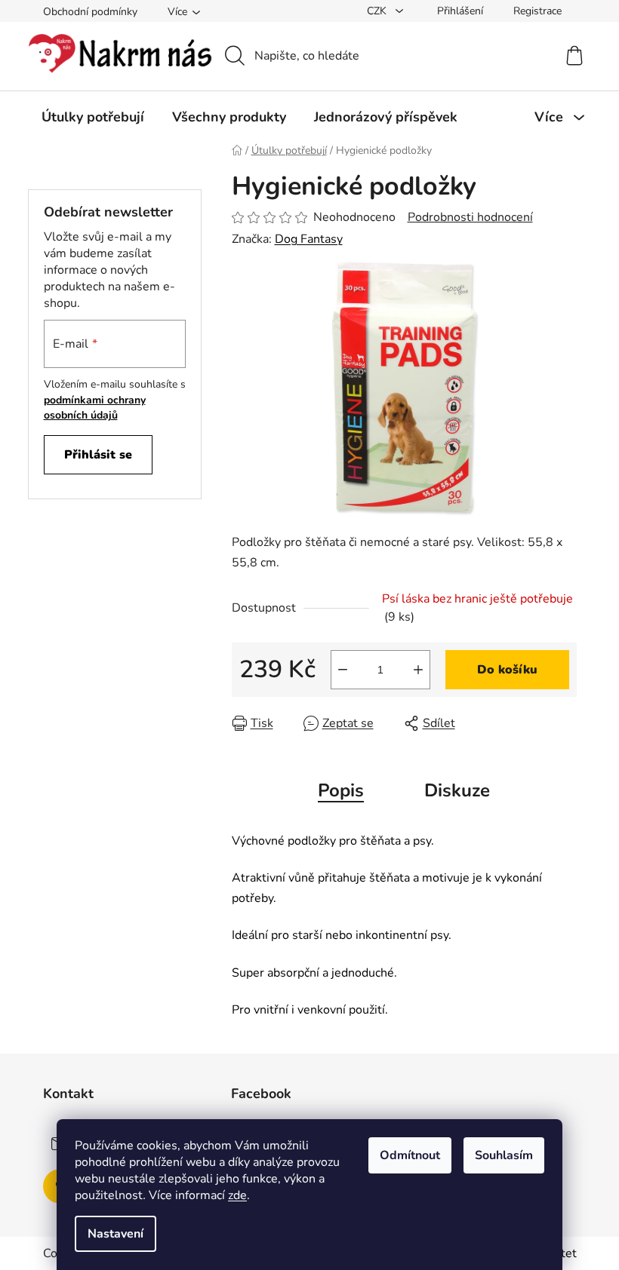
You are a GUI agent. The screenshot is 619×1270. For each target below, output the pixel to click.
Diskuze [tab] (457, 790)
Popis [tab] (341, 790)
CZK (378, 11)
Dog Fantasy (309, 239)
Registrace (537, 11)
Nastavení (115, 1234)
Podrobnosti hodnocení (470, 217)
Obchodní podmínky (90, 12)
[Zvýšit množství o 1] (418, 670)
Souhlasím (504, 1155)
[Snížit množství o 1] (342, 670)
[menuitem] (93, 117)
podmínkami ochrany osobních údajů (95, 407)
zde (237, 1195)
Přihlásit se (98, 454)
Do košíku (507, 669)
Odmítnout (410, 1155)
